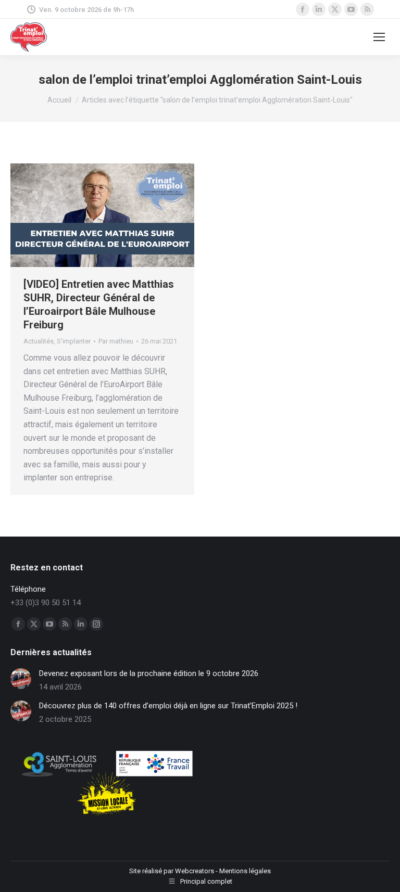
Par (115, 341)
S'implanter (74, 341)
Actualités (38, 341)
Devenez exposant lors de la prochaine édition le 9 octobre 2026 (148, 673)
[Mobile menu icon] (379, 37)
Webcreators (194, 871)
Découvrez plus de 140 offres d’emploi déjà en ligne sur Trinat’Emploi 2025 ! (168, 705)
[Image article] (20, 678)
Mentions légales (245, 871)
